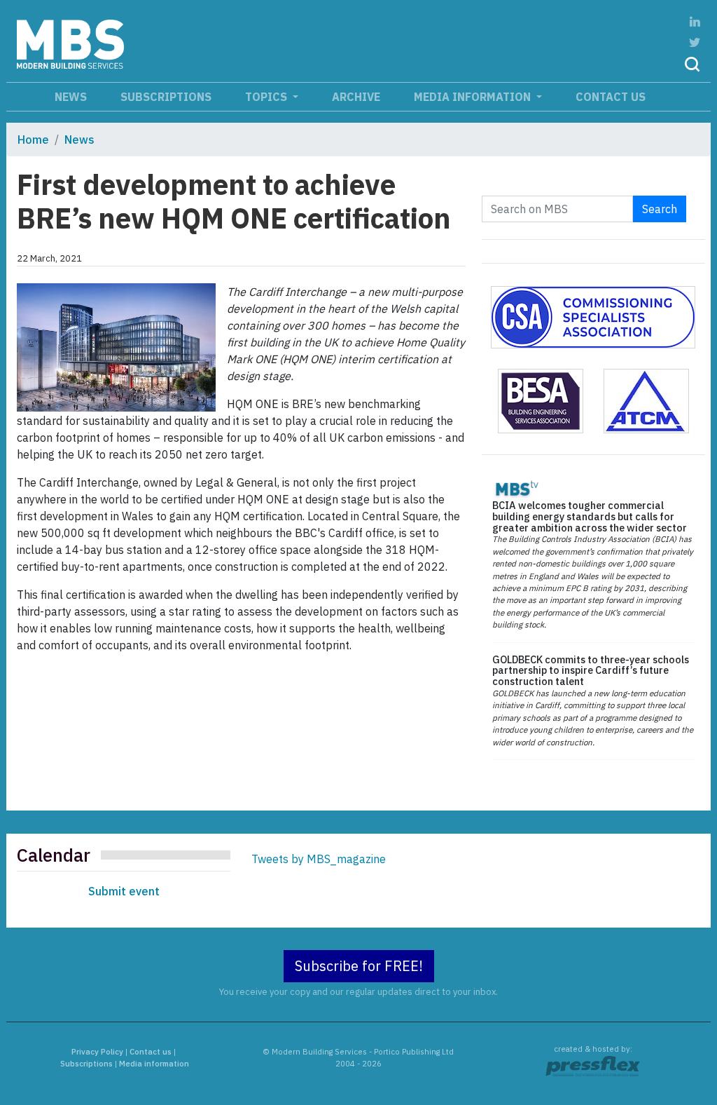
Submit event (124, 891)
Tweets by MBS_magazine (318, 859)
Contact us (611, 97)
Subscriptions (165, 97)
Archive (356, 97)
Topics (267, 97)
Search (659, 209)
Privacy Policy (97, 1052)
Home (33, 140)
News (71, 97)
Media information (474, 97)
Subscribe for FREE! (359, 965)
